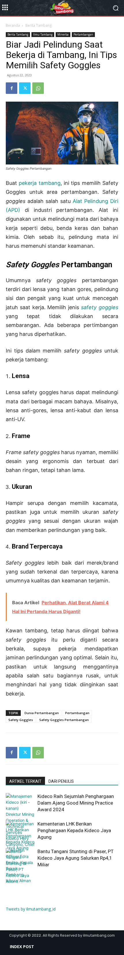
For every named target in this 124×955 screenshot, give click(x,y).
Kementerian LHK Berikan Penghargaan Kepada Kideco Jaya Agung (74, 830)
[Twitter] (25, 88)
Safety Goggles (20, 720)
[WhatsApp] (38, 88)
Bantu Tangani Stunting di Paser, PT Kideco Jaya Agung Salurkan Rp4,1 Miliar (75, 858)
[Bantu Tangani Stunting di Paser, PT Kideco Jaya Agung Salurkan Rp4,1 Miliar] (20, 872)
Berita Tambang (38, 25)
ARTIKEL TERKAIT (25, 781)
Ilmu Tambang (42, 34)
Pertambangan (83, 34)
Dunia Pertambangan (42, 713)
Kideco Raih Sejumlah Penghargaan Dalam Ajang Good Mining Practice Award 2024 (75, 802)
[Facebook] (11, 88)
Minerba (63, 34)
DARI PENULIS (61, 781)
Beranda (13, 25)
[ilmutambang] (62, 8)
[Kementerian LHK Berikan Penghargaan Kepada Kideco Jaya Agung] (20, 836)
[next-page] (18, 879)
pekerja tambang (39, 183)
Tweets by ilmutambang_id (31, 909)
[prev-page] (9, 879)
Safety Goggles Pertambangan (64, 720)
